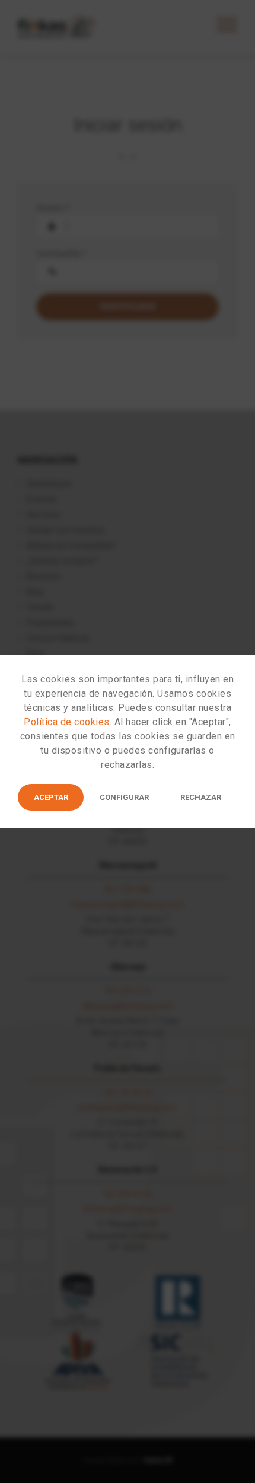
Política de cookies (67, 722)
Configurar (124, 797)
